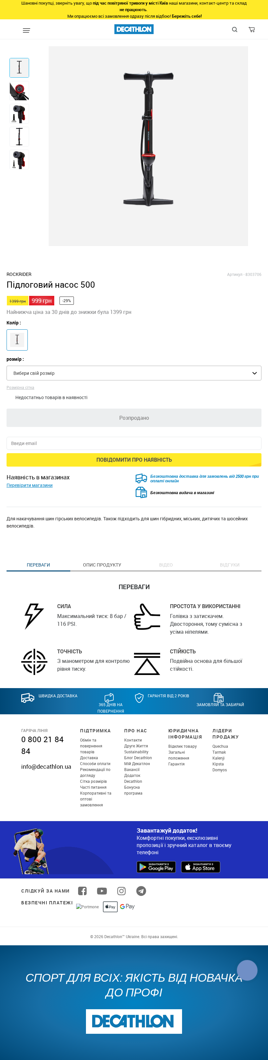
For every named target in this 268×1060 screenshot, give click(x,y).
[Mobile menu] (26, 31)
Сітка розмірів (93, 781)
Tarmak (219, 752)
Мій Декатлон (137, 763)
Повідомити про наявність (134, 459)
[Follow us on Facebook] (82, 891)
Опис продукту (102, 565)
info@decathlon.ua (46, 766)
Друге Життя (136, 745)
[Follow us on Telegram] (141, 891)
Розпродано (134, 417)
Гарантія (176, 763)
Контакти (133, 739)
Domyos (219, 769)
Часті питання (93, 787)
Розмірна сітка (20, 387)
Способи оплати (95, 763)
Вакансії (132, 769)
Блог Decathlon (138, 757)
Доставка (89, 757)
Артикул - (235, 274)
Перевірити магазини (30, 485)
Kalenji (218, 758)
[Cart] (252, 31)
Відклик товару (182, 746)
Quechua (220, 746)
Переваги (38, 565)
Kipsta (218, 763)
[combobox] (134, 373)
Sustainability (136, 751)
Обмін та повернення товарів (91, 745)
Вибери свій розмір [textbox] (34, 373)
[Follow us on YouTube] (102, 891)
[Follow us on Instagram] (121, 891)
